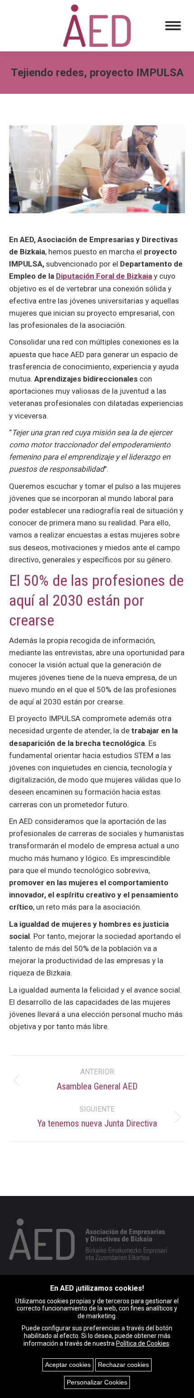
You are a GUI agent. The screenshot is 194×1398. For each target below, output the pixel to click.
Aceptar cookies (68, 1364)
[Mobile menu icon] (173, 25)
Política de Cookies (142, 1343)
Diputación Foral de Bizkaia (104, 276)
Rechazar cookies (123, 1364)
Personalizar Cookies (97, 1382)
